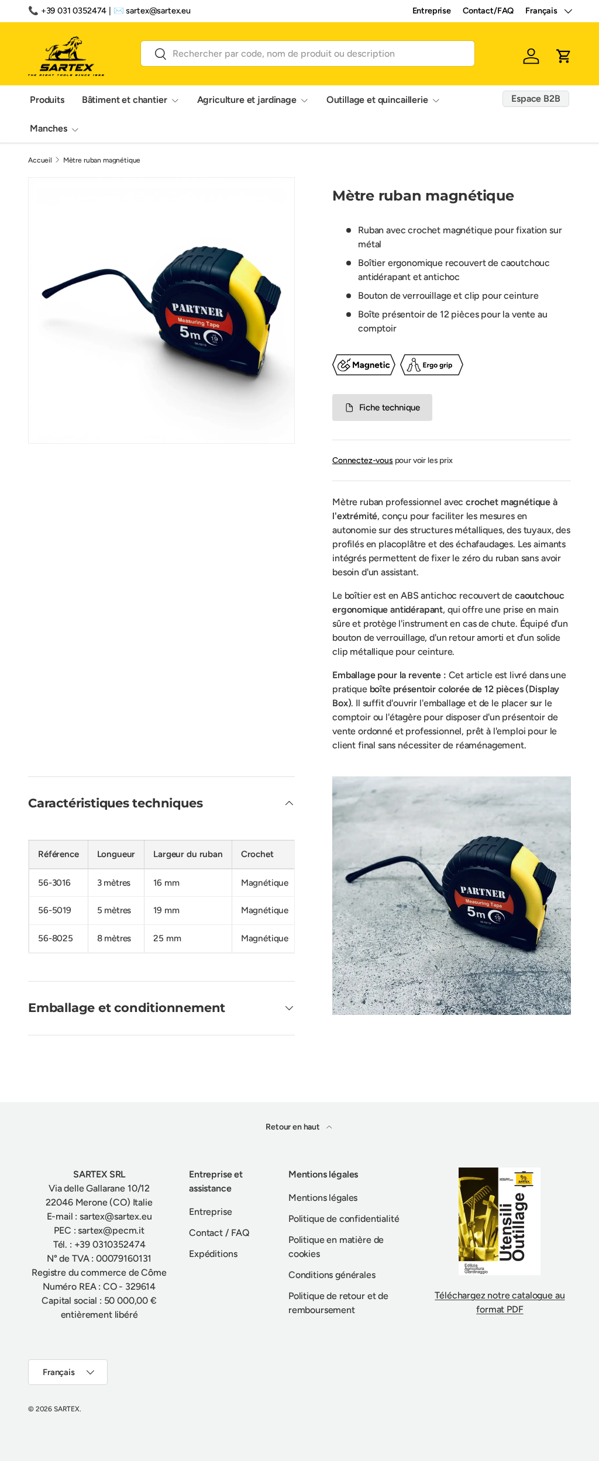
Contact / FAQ (219, 1232)
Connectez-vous (362, 460)
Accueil (40, 160)
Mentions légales (322, 1197)
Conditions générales (332, 1274)
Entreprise (431, 10)
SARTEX (67, 1409)
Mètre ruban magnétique (101, 160)
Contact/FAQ (488, 10)
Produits (47, 99)
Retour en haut (294, 1127)
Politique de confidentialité (344, 1218)
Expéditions (213, 1253)
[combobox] (307, 53)
